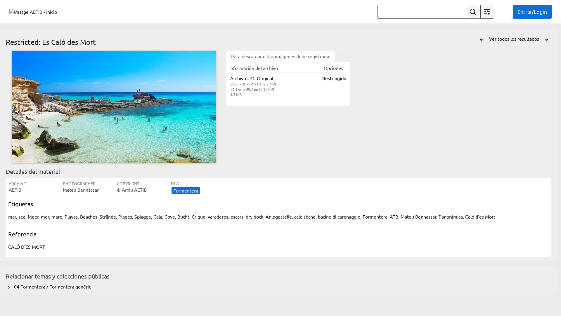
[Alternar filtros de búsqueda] (487, 11)
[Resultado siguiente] (546, 39)
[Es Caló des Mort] (114, 107)
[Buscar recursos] (473, 11)
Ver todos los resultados (514, 39)
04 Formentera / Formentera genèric (51, 286)
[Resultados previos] (481, 39)
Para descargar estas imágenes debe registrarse (280, 56)
